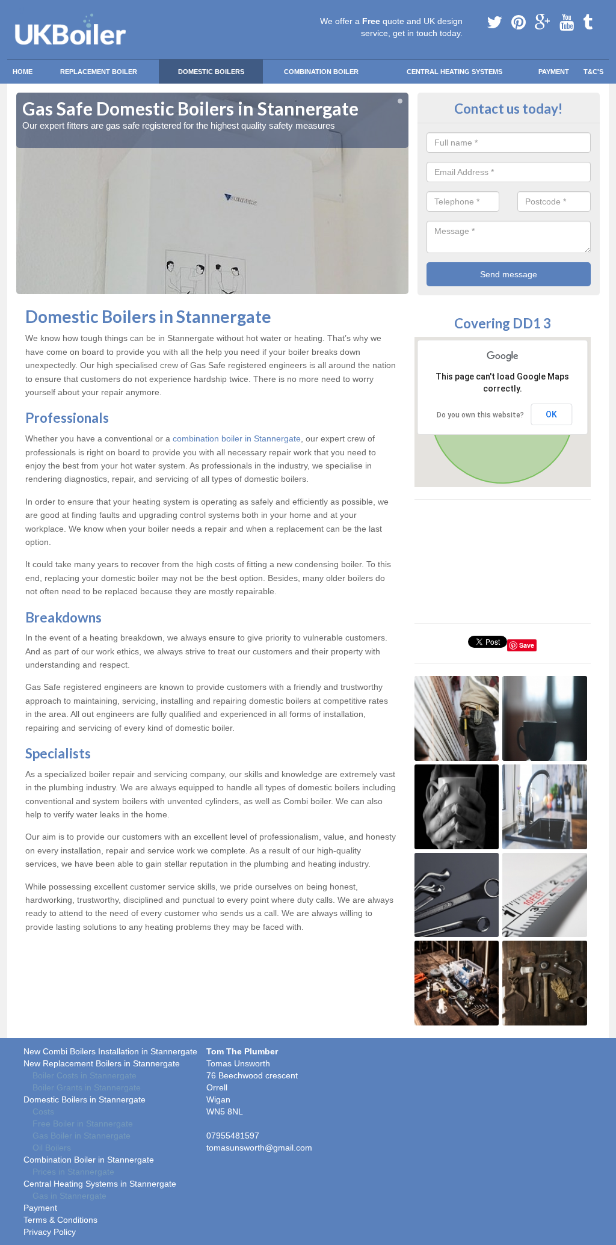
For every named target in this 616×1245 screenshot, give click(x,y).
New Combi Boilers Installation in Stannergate (110, 1051)
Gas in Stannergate (69, 1195)
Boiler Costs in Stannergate (84, 1075)
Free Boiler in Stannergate (82, 1123)
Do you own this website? (480, 415)
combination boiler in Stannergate (237, 438)
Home (22, 71)
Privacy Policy (49, 1232)
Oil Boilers (51, 1147)
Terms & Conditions (60, 1220)
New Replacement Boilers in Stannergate (101, 1063)
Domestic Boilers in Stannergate (84, 1099)
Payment (553, 71)
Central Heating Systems (454, 71)
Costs (43, 1111)
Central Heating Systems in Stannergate (99, 1183)
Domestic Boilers (211, 71)
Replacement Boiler (98, 71)
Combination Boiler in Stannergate (88, 1159)
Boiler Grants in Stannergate (86, 1087)
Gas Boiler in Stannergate (81, 1135)
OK (551, 414)
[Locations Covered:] (21, 10)
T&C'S (593, 71)
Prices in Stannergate (73, 1171)
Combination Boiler (321, 71)
